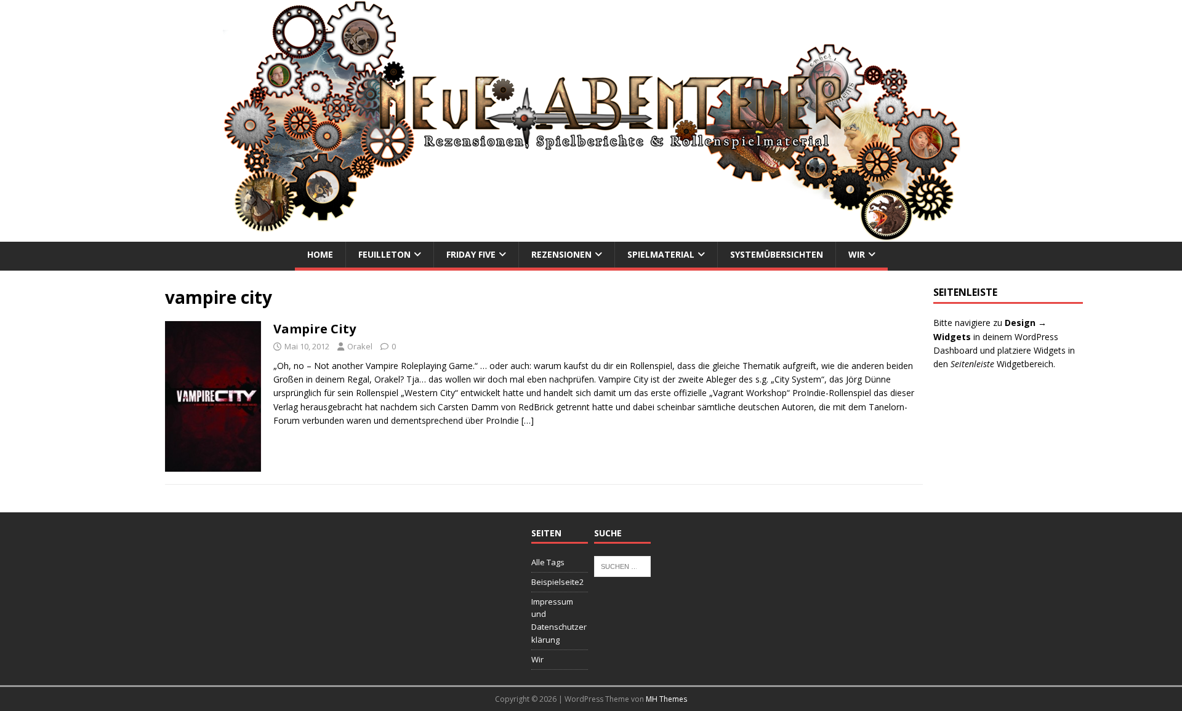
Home (320, 254)
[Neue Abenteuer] (591, 234)
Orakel (359, 346)
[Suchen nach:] (622, 565)
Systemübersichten (776, 254)
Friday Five (471, 254)
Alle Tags (548, 562)
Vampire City (314, 328)
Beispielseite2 (557, 581)
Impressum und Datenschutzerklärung (559, 620)
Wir (856, 254)
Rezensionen (561, 254)
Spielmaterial (660, 254)
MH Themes (666, 699)
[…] (527, 420)
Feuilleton (384, 254)
